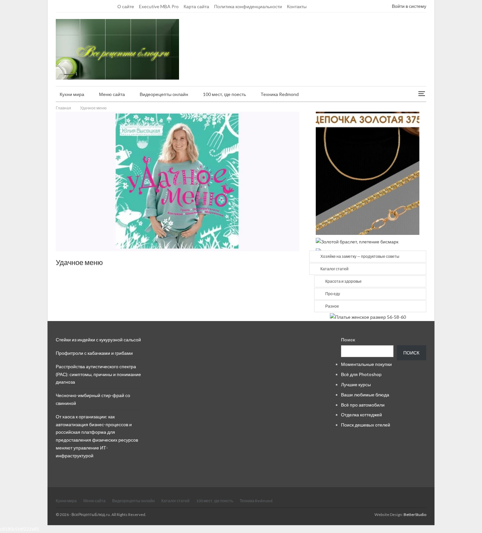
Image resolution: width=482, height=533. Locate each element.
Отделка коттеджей (361, 414)
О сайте (125, 6)
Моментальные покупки (366, 364)
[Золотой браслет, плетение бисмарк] (357, 241)
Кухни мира (72, 94)
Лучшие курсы (356, 384)
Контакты (297, 6)
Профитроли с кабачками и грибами (94, 353)
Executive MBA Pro (159, 6)
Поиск (348, 339)
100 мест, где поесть (224, 94)
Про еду (332, 293)
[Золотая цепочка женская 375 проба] (367, 173)
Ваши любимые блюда (365, 394)
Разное (332, 306)
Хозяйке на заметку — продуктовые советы (359, 256)
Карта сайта (196, 6)
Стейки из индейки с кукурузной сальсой (98, 339)
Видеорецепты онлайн (164, 94)
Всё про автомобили (363, 405)
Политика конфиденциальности (248, 6)
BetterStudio (415, 514)
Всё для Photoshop (361, 374)
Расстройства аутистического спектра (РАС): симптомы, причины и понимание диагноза (98, 374)
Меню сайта (112, 94)
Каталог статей (334, 268)
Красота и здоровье (343, 281)
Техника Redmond (280, 94)
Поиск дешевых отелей (365, 425)
